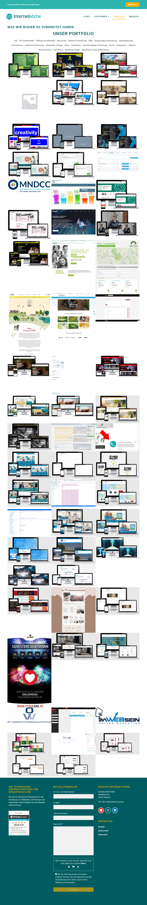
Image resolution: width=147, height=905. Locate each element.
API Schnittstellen (26, 40)
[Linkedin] (115, 810)
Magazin (134, 16)
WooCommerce (45, 50)
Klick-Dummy (17, 45)
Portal (111, 45)
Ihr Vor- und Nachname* (63, 792)
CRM (90, 40)
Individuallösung (126, 40)
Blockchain (61, 40)
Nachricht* (58, 824)
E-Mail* (56, 802)
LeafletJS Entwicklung (34, 45)
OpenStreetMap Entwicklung (95, 45)
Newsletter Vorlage (54, 45)
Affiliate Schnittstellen (45, 40)
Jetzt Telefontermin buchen (113, 802)
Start (86, 16)
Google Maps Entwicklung (105, 40)
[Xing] (108, 810)
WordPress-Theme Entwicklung (95, 50)
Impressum (103, 834)
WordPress (58, 50)
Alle (15, 40)
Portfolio (119, 16)
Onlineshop (76, 45)
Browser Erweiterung (77, 40)
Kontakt (101, 827)
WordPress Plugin (72, 50)
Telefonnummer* (60, 813)
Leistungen (100, 16)
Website (132, 45)
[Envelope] (101, 810)
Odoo (66, 45)
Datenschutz (103, 831)
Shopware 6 (121, 45)
